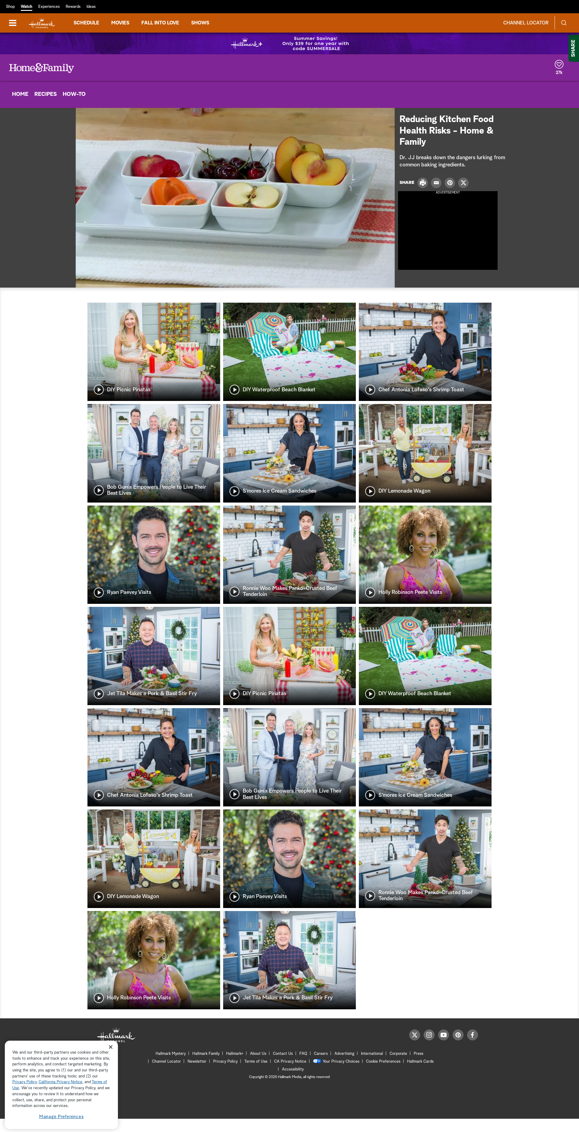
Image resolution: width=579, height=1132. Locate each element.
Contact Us (283, 1054)
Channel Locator (526, 22)
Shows (200, 22)
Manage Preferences (61, 1117)
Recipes (45, 94)
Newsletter (197, 1062)
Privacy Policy (225, 1062)
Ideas (91, 7)
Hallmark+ (234, 1054)
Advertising (344, 1054)
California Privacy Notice (60, 1082)
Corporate (398, 1054)
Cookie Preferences (383, 1062)
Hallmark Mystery (171, 1054)
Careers (321, 1054)
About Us (258, 1054)
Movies (120, 22)
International (372, 1054)
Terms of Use (255, 1062)
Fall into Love (160, 22)
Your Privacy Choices (341, 1062)
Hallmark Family (206, 1054)
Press (418, 1054)
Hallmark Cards (420, 1062)
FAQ (303, 1054)
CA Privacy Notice (290, 1062)
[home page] (41, 23)
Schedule (86, 22)
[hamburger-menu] (12, 23)
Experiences (49, 7)
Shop (10, 7)
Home (20, 94)
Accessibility (293, 1069)
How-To (74, 94)
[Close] (110, 1047)
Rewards (73, 7)
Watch (26, 7)
